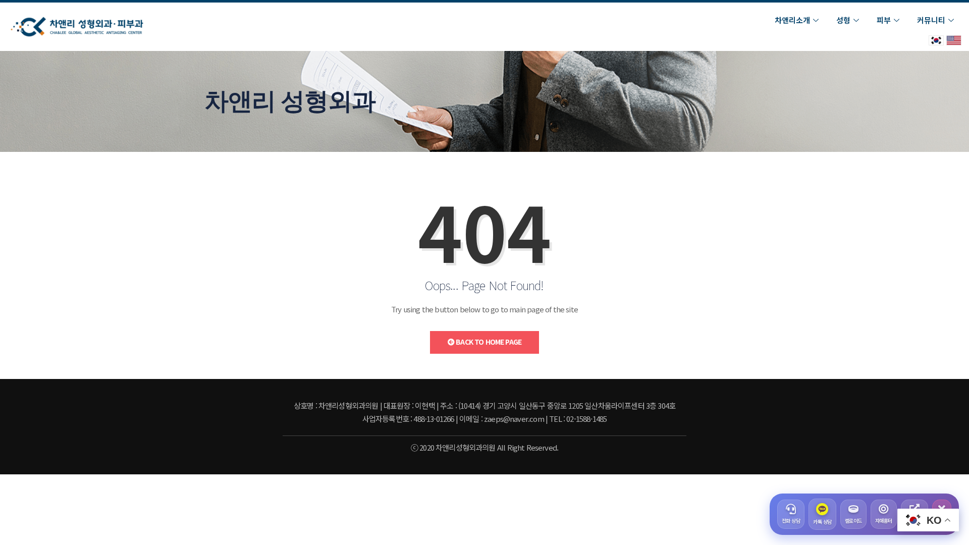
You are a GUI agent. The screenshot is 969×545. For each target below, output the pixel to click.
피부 (884, 20)
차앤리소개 (792, 20)
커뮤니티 (931, 20)
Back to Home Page (487, 342)
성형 (843, 20)
